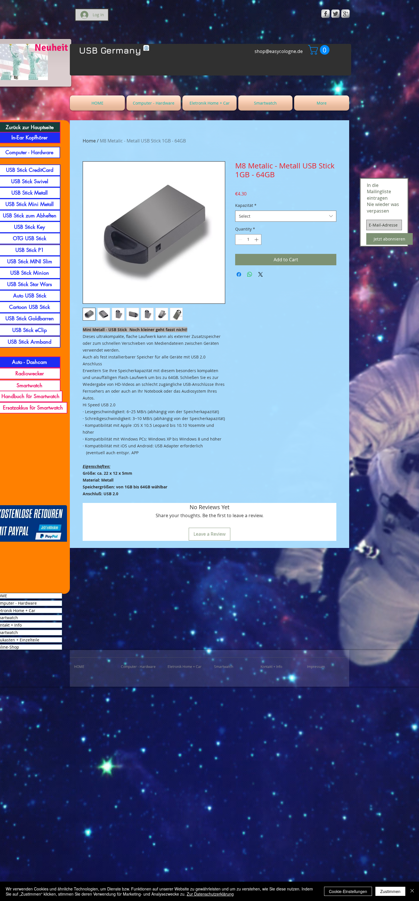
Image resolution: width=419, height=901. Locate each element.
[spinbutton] (248, 239)
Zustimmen (390, 891)
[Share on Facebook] (238, 274)
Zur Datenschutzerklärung (210, 894)
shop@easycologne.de (279, 51)
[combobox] (285, 216)
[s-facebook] (325, 13)
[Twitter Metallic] (335, 13)
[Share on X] (260, 274)
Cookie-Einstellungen (348, 891)
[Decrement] (239, 239)
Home (89, 141)
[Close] (412, 891)
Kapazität (246, 205)
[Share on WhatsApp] (249, 274)
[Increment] (257, 239)
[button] (320, 50)
